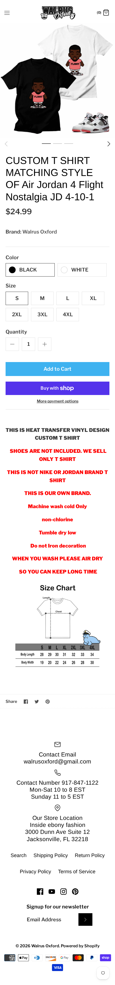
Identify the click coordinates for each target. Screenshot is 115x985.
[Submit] (85, 919)
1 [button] (46, 143)
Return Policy (90, 855)
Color (12, 257)
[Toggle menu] (7, 13)
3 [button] (68, 143)
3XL (42, 314)
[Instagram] (63, 891)
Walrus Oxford (39, 232)
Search (19, 855)
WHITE (79, 270)
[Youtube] (52, 891)
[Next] (109, 144)
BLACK (28, 270)
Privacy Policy (35, 871)
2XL (17, 314)
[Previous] (6, 144)
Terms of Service (76, 871)
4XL (68, 314)
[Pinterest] (75, 891)
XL (93, 298)
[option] (57, 80)
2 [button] (57, 143)
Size (11, 286)
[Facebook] (40, 891)
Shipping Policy (50, 855)
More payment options (57, 401)
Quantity (16, 332)
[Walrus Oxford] (57, 13)
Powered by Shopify (80, 945)
